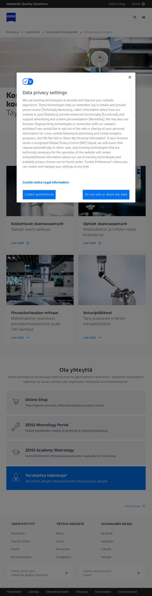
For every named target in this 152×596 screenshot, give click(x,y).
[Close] (129, 77)
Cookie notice (33, 182)
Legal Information (56, 182)
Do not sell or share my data (106, 194)
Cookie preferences (39, 194)
